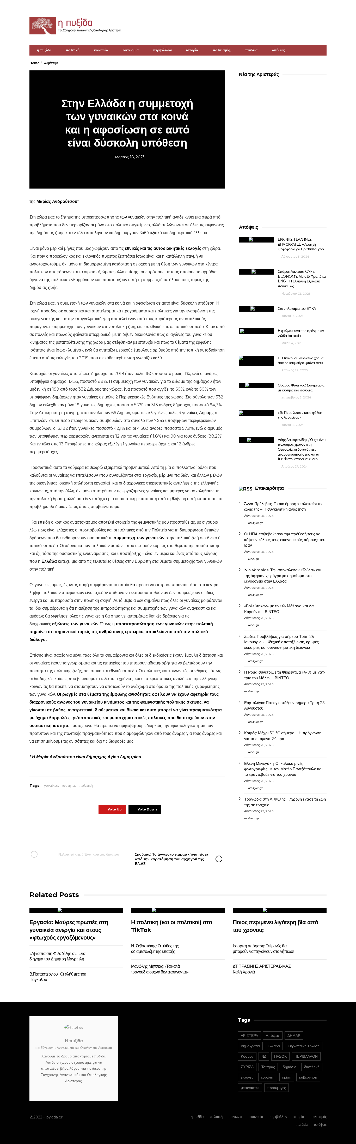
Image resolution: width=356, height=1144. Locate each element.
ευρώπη (267, 1077)
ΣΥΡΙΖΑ (247, 1066)
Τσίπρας (268, 1066)
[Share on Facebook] (98, 828)
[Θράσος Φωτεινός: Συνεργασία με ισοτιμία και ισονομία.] (256, 385)
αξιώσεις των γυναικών (75, 623)
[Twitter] (323, 7)
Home (34, 63)
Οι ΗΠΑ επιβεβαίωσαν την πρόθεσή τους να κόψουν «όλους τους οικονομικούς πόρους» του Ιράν (284, 539)
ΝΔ (263, 1056)
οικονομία (130, 50)
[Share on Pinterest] (141, 828)
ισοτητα (68, 785)
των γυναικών (132, 217)
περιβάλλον (162, 50)
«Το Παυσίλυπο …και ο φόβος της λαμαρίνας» (300, 415)
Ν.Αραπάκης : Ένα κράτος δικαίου (88, 854)
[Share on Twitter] (112, 828)
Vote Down (147, 809)
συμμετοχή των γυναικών (139, 537)
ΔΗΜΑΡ (293, 1035)
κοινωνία (101, 50)
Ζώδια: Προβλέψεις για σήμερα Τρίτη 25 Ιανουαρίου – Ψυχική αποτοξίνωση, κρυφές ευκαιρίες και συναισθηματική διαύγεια (281, 642)
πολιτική (72, 50)
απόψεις (279, 50)
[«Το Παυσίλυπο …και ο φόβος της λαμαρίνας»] (256, 413)
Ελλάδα (49, 561)
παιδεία (251, 50)
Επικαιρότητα (269, 488)
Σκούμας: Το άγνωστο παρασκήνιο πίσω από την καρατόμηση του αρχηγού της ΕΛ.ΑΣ (171, 859)
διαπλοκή (312, 1066)
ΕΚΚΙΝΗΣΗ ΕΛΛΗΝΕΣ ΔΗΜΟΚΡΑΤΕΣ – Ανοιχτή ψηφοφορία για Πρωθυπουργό (301, 244)
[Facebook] (316, 7)
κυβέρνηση (308, 1077)
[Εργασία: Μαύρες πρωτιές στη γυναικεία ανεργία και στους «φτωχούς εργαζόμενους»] (76, 910)
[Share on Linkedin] (155, 828)
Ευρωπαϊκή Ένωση (304, 1046)
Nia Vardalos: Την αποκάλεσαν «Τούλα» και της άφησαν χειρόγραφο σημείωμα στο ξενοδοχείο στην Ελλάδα (282, 575)
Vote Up (115, 809)
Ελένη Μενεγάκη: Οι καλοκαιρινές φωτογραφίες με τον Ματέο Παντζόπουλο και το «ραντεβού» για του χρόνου (283, 769)
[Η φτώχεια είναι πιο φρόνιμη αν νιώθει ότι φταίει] (256, 331)
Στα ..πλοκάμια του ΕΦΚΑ (297, 308)
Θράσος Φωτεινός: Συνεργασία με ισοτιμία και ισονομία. (301, 387)
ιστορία (192, 50)
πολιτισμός (222, 50)
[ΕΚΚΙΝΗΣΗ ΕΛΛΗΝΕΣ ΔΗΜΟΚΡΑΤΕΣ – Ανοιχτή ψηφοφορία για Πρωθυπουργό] (256, 240)
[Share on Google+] (126, 828)
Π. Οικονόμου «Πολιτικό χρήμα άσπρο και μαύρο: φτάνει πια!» (300, 360)
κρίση (286, 1077)
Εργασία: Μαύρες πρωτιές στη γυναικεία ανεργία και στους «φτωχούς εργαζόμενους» (68, 930)
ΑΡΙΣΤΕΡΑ (249, 1035)
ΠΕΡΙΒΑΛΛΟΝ (306, 1056)
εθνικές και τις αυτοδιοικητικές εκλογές (163, 248)
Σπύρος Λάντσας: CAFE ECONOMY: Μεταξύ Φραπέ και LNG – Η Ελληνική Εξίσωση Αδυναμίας (302, 278)
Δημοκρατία (250, 1046)
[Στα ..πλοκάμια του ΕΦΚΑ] (256, 309)
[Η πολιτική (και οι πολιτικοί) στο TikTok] (178, 910)
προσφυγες (276, 1087)
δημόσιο (289, 1066)
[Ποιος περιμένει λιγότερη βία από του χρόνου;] (280, 910)
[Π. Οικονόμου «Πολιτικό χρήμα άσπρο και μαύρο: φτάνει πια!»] (256, 361)
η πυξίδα (44, 50)
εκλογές (247, 1077)
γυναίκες (51, 785)
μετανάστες (250, 1087)
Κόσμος (247, 1056)
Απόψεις (273, 1035)
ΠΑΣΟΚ (280, 1056)
